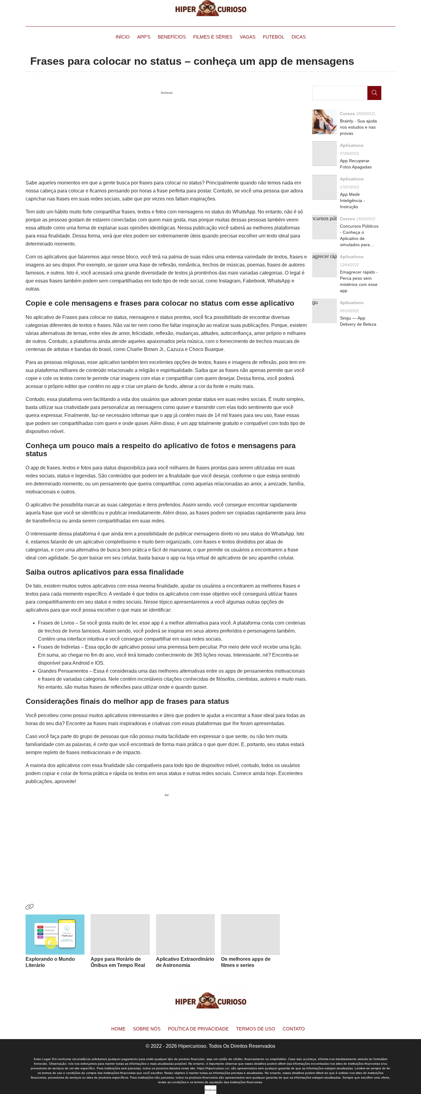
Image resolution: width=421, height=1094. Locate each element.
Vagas (247, 36)
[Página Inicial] (210, 11)
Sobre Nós (147, 1028)
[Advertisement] (167, 842)
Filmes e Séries (212, 36)
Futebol (273, 36)
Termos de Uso (255, 1028)
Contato (294, 1028)
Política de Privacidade (198, 1028)
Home (118, 1028)
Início (123, 36)
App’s (143, 36)
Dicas (299, 36)
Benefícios (172, 36)
